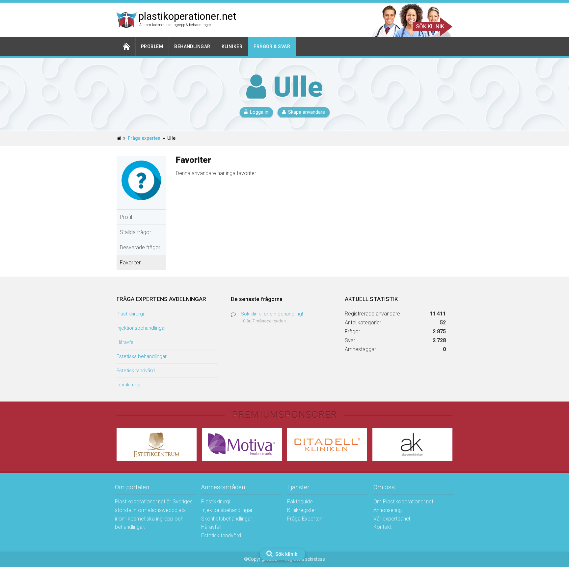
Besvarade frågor (140, 247)
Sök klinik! (286, 554)
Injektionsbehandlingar (141, 328)
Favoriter (130, 262)
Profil (126, 217)
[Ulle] (141, 205)
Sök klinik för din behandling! (272, 314)
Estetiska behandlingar (142, 356)
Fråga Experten (304, 519)
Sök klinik (430, 26)
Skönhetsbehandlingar (226, 519)
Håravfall (126, 342)
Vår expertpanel (391, 519)
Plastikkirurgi (130, 314)
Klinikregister (301, 510)
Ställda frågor (135, 232)
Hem (126, 46)
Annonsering (387, 510)
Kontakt (382, 527)
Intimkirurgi (128, 385)
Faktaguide (300, 501)
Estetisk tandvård (136, 370)
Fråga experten (144, 138)
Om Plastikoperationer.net (403, 501)
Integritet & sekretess (304, 559)
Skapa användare (306, 112)
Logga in (259, 112)
